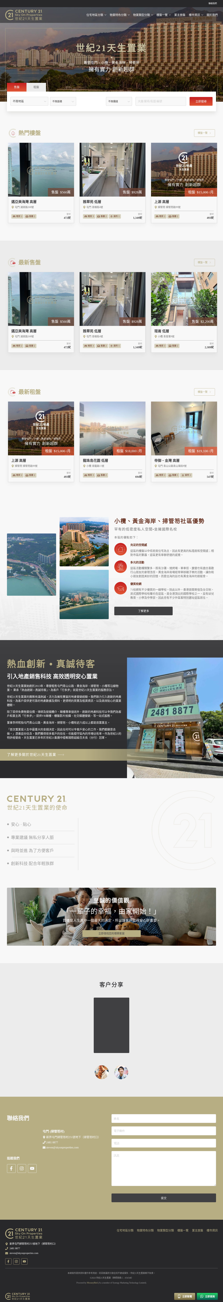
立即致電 (187, 1296)
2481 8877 (15, 1248)
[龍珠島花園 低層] (113, 442)
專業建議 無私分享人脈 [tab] (32, 837)
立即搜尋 (201, 101)
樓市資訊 (194, 14)
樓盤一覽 (162, 14)
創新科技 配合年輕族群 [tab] (32, 863)
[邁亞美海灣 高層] (41, 183)
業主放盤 (179, 14)
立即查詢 (209, 1296)
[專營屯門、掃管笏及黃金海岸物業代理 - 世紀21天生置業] (24, 15)
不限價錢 (113, 101)
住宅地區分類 (94, 14)
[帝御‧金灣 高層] (184, 442)
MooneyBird (92, 1283)
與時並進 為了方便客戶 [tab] (32, 850)
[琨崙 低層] (184, 312)
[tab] (16, 87)
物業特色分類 (118, 14)
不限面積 (57, 101)
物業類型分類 (141, 14)
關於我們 (212, 14)
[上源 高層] (184, 183)
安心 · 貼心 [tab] (20, 824)
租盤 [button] (36, 87)
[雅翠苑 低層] (113, 183)
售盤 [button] (17, 87)
